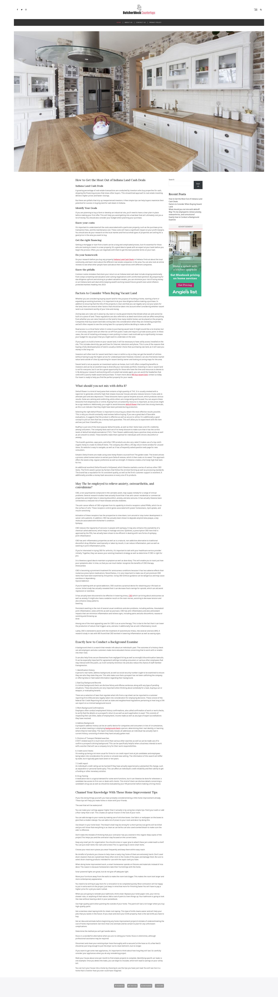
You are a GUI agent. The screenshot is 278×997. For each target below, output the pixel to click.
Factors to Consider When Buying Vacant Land (106, 293)
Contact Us (141, 22)
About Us (128, 22)
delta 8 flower (131, 404)
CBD (130, 595)
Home (119, 22)
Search (171, 179)
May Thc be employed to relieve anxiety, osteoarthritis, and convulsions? (114, 485)
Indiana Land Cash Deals (124, 259)
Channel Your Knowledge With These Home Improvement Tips (116, 792)
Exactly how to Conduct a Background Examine (106, 642)
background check (112, 728)
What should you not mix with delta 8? (101, 386)
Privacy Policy (155, 22)
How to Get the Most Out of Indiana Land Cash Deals (110, 180)
